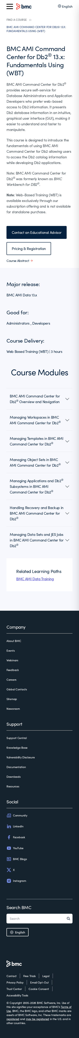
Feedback (12, 670)
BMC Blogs (20, 859)
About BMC (13, 641)
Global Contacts (16, 689)
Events (10, 650)
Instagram (19, 881)
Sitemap (11, 699)
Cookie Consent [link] (39, 989)
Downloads (13, 777)
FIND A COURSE (16, 20)
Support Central (16, 738)
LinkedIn (18, 826)
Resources (12, 786)
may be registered (37, 1019)
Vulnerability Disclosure (20, 757)
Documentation (16, 767)
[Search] (70, 918)
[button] (39, 399)
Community (20, 815)
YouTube (18, 848)
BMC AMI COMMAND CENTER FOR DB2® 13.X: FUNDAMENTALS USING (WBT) (36, 29)
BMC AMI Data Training (35, 578)
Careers (11, 680)
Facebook (19, 837)
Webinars (12, 660)
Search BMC (18, 907)
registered (12, 1019)
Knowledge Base (17, 747)
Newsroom (13, 709)
